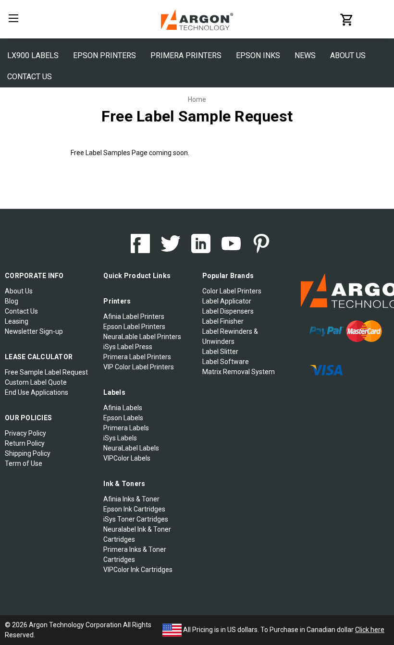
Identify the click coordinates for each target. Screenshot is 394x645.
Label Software (225, 361)
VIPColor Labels (126, 458)
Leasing (16, 321)
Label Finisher (223, 321)
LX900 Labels (33, 55)
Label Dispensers (228, 311)
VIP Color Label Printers (138, 367)
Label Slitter (220, 351)
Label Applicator (226, 301)
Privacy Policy (25, 433)
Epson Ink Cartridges (134, 509)
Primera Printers (186, 55)
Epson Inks (258, 55)
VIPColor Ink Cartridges (137, 569)
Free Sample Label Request (46, 372)
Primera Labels (126, 428)
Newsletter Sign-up (34, 331)
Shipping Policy (27, 453)
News (305, 55)
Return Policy (25, 443)
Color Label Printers (231, 291)
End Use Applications (36, 392)
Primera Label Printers (137, 357)
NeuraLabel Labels (131, 448)
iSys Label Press (127, 347)
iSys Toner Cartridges (135, 519)
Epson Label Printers (134, 326)
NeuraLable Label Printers (142, 337)
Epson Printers (104, 55)
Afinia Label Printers (133, 316)
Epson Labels (123, 418)
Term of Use (23, 463)
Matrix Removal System (238, 372)
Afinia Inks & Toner (131, 499)
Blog (11, 301)
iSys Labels (120, 438)
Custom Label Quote (36, 382)
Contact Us (29, 76)
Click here (369, 629)
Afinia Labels (122, 408)
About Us (348, 55)
